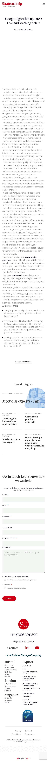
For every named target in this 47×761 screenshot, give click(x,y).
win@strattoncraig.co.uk (23, 641)
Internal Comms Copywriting (30, 685)
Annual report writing (12, 393)
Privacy (18, 731)
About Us (27, 666)
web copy (16, 275)
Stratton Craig (25, 30)
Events (26, 699)
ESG (24, 669)
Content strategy (33, 413)
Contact (27, 696)
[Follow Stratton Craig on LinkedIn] (27, 647)
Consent (6, 585)
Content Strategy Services (31, 690)
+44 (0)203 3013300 (23, 635)
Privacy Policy (21, 588)
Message (6, 547)
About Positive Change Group (30, 703)
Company (6, 516)
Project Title (9, 538)
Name (4, 494)
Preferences (30, 734)
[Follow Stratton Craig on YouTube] (37, 647)
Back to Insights (23, 362)
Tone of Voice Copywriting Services (29, 679)
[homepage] (12, 4)
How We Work (29, 693)
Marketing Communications (15, 577)
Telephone (7, 527)
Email (4, 505)
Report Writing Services (30, 673)
